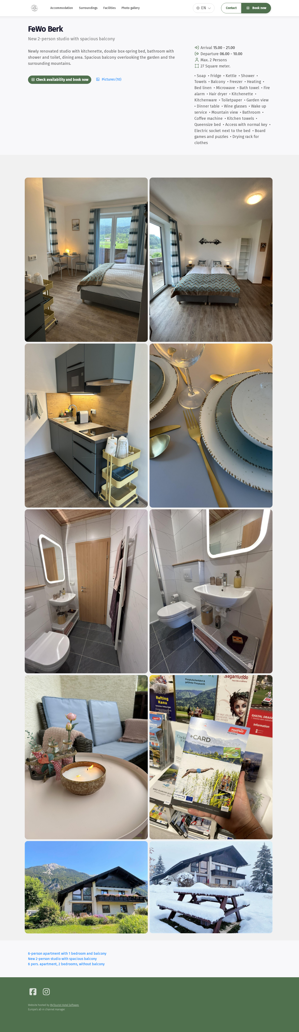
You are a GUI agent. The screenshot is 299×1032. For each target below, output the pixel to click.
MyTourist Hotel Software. (64, 1005)
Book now (259, 8)
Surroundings (88, 8)
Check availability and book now (61, 80)
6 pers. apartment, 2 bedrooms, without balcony (66, 964)
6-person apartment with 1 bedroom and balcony (67, 953)
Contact (231, 8)
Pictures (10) (111, 79)
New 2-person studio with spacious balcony (62, 959)
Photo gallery (130, 8)
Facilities (109, 8)
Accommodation (61, 8)
